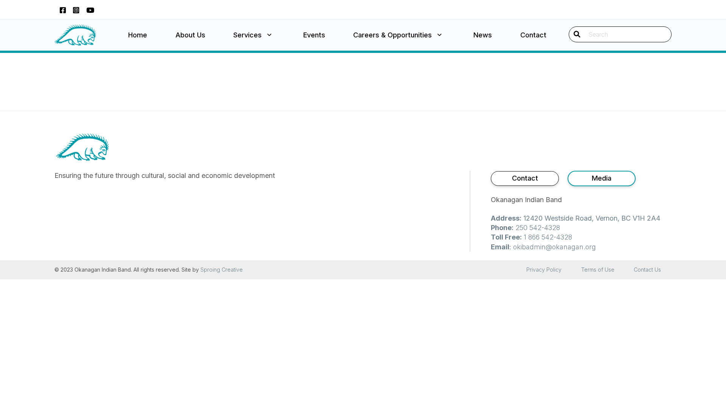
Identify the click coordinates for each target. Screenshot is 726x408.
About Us (190, 35)
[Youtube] (90, 9)
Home (137, 35)
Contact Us (647, 269)
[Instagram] (76, 9)
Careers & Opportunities (392, 35)
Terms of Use (597, 269)
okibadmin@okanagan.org (554, 247)
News (482, 35)
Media (601, 178)
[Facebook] (63, 9)
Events (314, 35)
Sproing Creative (221, 269)
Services (247, 35)
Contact (533, 35)
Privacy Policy (544, 269)
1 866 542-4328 (548, 237)
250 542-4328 (537, 228)
